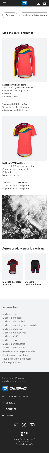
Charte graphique (11, 362)
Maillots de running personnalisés (19, 325)
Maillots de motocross (14, 332)
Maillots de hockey (12, 329)
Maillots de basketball (13, 321)
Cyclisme (8, 378)
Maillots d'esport (11, 340)
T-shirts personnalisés (13, 347)
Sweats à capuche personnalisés (19, 351)
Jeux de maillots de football (16, 358)
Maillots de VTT (10, 336)
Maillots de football (12, 318)
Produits (19, 378)
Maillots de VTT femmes (17, 32)
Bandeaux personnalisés (15, 355)
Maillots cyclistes (11, 314)
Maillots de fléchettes (13, 344)
